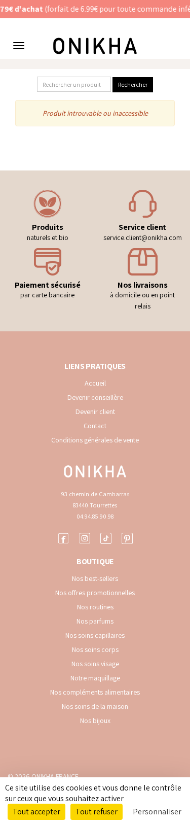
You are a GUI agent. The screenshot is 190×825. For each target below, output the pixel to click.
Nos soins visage (95, 663)
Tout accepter (36, 811)
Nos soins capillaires (95, 635)
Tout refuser (96, 811)
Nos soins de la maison (95, 706)
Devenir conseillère (95, 397)
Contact (95, 425)
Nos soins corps (95, 649)
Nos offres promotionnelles (95, 592)
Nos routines (95, 606)
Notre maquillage (95, 677)
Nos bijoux (95, 720)
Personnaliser (157, 811)
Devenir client (95, 411)
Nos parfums (95, 621)
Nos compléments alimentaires (95, 692)
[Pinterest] (127, 537)
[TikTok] (106, 537)
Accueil (95, 383)
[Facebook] (63, 537)
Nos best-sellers (95, 578)
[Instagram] (85, 537)
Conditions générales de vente (95, 439)
